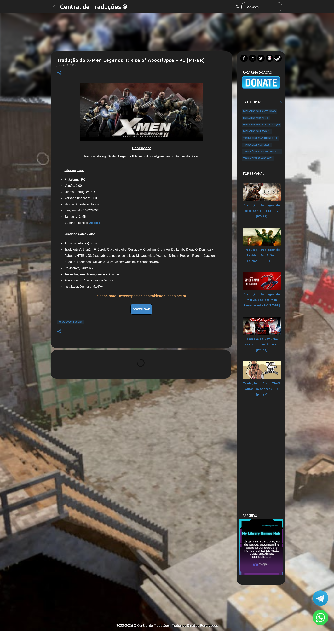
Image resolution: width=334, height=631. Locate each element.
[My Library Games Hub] (261, 574)
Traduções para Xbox (257, 158)
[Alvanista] (269, 61)
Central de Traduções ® (93, 6)
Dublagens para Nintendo (259, 111)
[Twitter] (261, 61)
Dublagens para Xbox (256, 131)
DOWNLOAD (141, 309)
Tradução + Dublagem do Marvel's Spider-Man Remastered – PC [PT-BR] (262, 300)
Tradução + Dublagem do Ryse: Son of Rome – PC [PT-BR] (262, 211)
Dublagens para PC (255, 118)
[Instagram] (252, 61)
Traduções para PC (70, 322)
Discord (94, 222)
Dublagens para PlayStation (261, 125)
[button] (59, 73)
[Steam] (278, 61)
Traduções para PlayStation (261, 151)
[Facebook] (244, 61)
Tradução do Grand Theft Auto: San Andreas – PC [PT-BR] (261, 389)
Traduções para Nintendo (260, 138)
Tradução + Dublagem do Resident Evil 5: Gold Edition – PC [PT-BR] (262, 255)
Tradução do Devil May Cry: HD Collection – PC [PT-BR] (262, 344)
